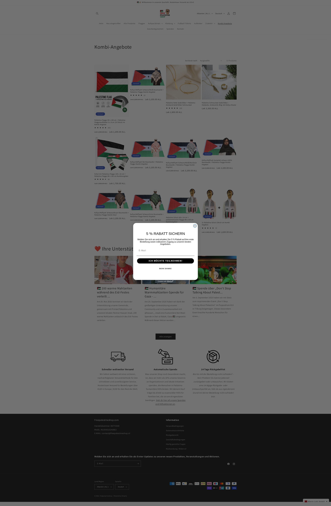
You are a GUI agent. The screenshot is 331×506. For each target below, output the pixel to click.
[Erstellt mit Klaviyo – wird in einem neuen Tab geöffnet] (165, 281)
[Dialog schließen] (195, 225)
